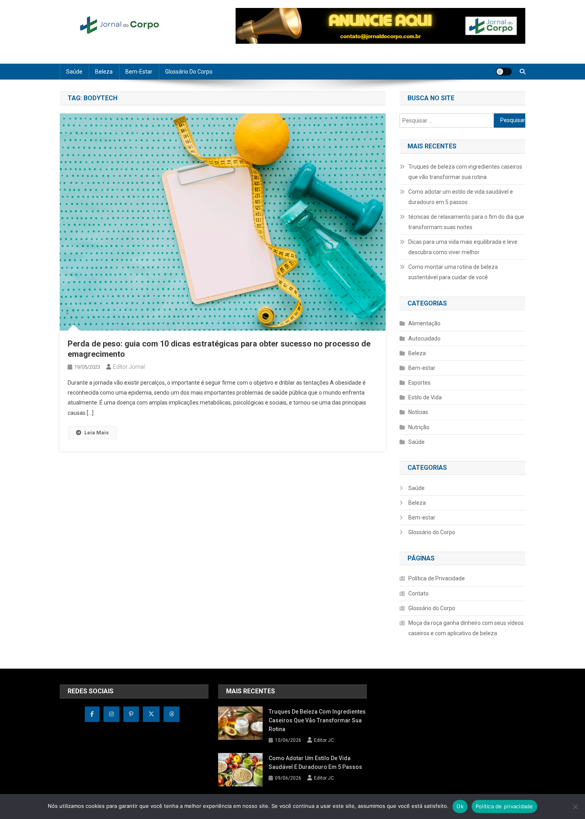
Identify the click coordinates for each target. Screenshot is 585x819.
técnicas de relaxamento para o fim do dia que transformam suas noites (466, 222)
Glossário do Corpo (189, 71)
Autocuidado (424, 338)
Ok (460, 806)
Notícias (418, 412)
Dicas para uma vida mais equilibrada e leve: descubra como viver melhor (463, 247)
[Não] (575, 807)
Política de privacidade (504, 806)
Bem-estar (138, 71)
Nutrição (418, 427)
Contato (418, 593)
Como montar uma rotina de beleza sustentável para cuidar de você (453, 272)
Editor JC (324, 740)
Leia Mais (96, 433)
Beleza (104, 71)
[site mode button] (504, 72)
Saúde (74, 71)
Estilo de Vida (425, 397)
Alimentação (424, 323)
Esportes (419, 382)
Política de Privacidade (436, 578)
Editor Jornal (129, 367)
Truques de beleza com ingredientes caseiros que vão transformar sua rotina (465, 171)
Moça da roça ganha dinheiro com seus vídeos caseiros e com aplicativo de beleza (466, 628)
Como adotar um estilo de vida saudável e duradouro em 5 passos (460, 197)
